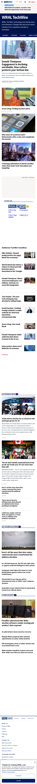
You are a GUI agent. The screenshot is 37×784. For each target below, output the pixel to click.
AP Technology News (10, 527)
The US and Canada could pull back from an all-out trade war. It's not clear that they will (18, 464)
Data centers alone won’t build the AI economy (12, 347)
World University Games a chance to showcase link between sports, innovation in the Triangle (12, 267)
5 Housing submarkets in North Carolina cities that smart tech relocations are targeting (18, 165)
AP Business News (9, 394)
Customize (18, 775)
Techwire (14, 35)
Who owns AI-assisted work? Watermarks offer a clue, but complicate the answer (18, 136)
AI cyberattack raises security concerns (16, 632)
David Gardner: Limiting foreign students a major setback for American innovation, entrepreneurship (12, 312)
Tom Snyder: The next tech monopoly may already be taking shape (11, 298)
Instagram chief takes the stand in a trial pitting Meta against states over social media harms (17, 572)
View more (5, 354)
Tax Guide (23, 35)
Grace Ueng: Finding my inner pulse (16, 108)
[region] (18, 772)
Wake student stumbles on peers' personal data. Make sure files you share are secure (17, 651)
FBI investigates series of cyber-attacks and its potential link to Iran (18, 645)
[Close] (35, 762)
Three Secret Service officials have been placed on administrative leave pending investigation (11, 503)
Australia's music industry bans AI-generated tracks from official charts (18, 589)
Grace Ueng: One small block (11, 325)
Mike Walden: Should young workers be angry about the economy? (11, 255)
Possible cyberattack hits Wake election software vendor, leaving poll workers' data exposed (18, 623)
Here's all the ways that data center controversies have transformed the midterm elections (12, 490)
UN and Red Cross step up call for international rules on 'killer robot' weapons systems (18, 581)
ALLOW (18, 780)
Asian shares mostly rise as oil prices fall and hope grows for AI (18, 419)
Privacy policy (11, 772)
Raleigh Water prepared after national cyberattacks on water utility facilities (16, 638)
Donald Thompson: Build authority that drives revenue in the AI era (11, 336)
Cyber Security (8, 595)
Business (5, 35)
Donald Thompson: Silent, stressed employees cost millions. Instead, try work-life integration (12, 281)
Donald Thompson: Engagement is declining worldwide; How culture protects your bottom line (15, 65)
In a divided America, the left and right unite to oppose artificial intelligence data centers (18, 564)
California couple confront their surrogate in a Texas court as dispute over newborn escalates (11, 516)
